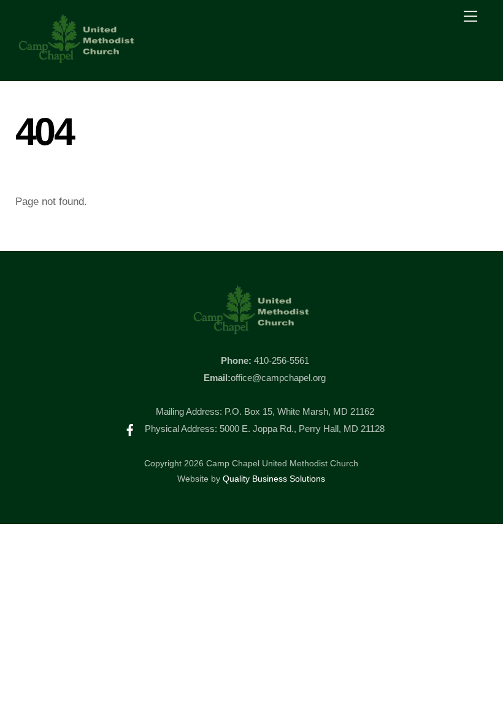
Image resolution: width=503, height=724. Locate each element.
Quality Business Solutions (274, 478)
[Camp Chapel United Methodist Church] (76, 58)
